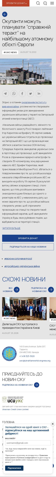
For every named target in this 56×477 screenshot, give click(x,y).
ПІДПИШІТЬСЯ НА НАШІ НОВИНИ (28, 246)
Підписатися (14, 468)
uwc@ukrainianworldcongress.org (34, 360)
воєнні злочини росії (19, 258)
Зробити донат (28, 238)
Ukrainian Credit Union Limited (15, 409)
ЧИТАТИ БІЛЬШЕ (11, 228)
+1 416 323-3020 (27, 356)
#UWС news (10, 52)
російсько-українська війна (23, 266)
